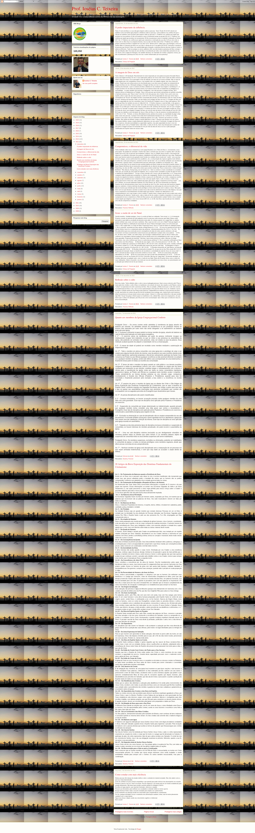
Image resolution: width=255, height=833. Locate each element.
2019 (77, 122)
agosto (79, 180)
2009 (77, 208)
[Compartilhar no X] (160, 59)
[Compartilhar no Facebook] (162, 59)
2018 (77, 125)
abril (78, 191)
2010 (77, 205)
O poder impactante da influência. (130, 27)
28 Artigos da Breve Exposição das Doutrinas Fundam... (88, 165)
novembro (80, 172)
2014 (77, 136)
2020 (77, 120)
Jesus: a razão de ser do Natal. (128, 212)
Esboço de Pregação (129, 61)
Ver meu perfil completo (89, 83)
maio (79, 188)
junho (79, 186)
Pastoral (125, 208)
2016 (77, 131)
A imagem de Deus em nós (127, 72)
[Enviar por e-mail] (156, 59)
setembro (80, 177)
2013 (77, 139)
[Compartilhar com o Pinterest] (164, 59)
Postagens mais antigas (173, 812)
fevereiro (80, 197)
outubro (80, 175)
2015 (77, 133)
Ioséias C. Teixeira (90, 81)
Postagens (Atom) (151, 817)
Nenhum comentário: (146, 59)
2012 (77, 141)
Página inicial (149, 812)
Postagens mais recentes (124, 812)
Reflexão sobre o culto (125, 279)
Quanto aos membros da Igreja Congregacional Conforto (140, 317)
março (79, 194)
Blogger (139, 829)
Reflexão (130, 208)
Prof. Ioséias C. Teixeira (95, 8)
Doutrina (125, 459)
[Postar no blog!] (158, 59)
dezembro (80, 144)
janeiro (79, 199)
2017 (77, 128)
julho (79, 183)
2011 (77, 203)
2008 (77, 211)
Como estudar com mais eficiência (130, 774)
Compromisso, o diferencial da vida (131, 146)
